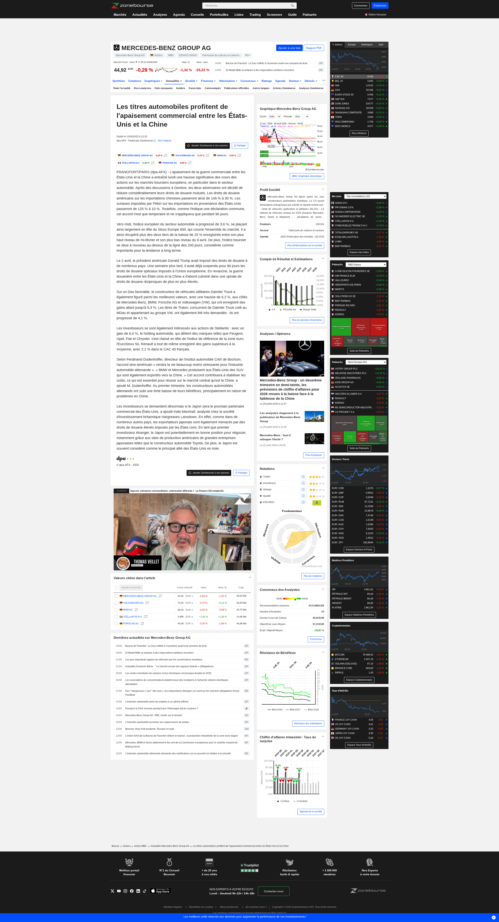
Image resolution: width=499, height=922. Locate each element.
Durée (263, 116)
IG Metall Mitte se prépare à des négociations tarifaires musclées (260, 70)
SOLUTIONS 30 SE (345, 296)
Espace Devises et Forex (359, 549)
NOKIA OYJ (341, 203)
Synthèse (118, 80)
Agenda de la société (311, 811)
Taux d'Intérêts (340, 690)
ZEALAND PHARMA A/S (348, 378)
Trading (255, 14)
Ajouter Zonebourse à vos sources (209, 145)
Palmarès (310, 14)
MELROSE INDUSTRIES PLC (351, 373)
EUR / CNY (338, 529)
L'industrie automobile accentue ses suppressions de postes (157, 722)
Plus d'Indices (359, 133)
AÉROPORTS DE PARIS (348, 284)
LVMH (338, 241)
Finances (207, 80)
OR (333, 589)
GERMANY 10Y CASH (347, 728)
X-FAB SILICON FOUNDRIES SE (352, 271)
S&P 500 (339, 99)
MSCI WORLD (342, 126)
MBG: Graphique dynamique (307, 176)
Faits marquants (164, 88)
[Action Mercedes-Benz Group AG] (165, 155)
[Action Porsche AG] (189, 162)
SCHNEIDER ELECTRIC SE (350, 216)
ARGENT (337, 603)
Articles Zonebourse (284, 88)
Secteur (294, 80)
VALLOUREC (342, 280)
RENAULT (340, 310)
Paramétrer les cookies (201, 907)
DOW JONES (342, 103)
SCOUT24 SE (342, 387)
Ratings (267, 80)
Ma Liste (336, 196)
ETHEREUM (341, 659)
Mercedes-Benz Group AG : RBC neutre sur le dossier (153, 715)
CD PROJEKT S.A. (345, 412)
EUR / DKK (338, 515)
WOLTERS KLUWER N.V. (348, 394)
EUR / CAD (338, 520)
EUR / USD (338, 488)
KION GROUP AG (344, 382)
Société (190, 80)
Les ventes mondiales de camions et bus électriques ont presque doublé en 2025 (168, 673)
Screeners (274, 14)
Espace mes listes (359, 252)
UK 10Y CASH (342, 738)
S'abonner (380, 5)
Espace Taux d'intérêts (359, 745)
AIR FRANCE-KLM (345, 275)
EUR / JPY (337, 542)
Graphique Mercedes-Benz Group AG (288, 108)
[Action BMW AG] (239, 155)
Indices (338, 44)
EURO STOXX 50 (344, 94)
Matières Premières (343, 560)
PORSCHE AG (131, 623)
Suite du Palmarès (359, 350)
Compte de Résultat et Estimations (286, 259)
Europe (352, 44)
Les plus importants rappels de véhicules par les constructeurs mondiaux (163, 659)
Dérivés (310, 80)
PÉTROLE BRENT (341, 598)
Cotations (134, 80)
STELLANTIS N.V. (132, 616)
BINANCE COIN (343, 668)
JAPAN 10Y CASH (345, 733)
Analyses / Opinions (275, 333)
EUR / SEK (337, 506)
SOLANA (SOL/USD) (346, 663)
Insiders (180, 88)
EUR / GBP (338, 492)
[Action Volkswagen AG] (207, 155)
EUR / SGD (338, 537)
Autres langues (261, 88)
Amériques (367, 44)
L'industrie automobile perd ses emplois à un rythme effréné (156, 701)
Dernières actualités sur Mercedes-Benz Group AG (152, 637)
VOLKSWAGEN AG (133, 603)
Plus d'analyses (313, 455)
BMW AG (128, 609)
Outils (292, 14)
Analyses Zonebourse (311, 88)
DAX (337, 90)
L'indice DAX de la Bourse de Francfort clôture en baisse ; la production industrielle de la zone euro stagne (181, 735)
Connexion (360, 5)
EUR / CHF (338, 497)
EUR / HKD (338, 533)
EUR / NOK (338, 510)
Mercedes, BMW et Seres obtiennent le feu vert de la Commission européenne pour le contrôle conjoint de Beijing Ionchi (181, 744)
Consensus (249, 80)
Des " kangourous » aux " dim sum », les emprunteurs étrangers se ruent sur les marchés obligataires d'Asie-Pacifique (182, 693)
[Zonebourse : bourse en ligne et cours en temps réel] (132, 6)
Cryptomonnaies (341, 625)
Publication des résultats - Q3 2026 (305, 236)
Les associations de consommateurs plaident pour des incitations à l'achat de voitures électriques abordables (176, 682)
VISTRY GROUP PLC (346, 368)
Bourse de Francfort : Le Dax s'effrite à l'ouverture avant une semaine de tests (266, 63)
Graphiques (152, 80)
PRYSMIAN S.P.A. (344, 207)
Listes (238, 14)
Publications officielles (236, 88)
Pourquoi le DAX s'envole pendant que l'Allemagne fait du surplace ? (161, 708)
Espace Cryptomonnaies (359, 679)
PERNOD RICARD (345, 305)
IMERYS (339, 289)
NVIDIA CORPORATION (347, 212)
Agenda (179, 14)
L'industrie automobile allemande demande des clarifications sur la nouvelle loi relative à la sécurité (178, 753)
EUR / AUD (338, 524)
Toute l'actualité (121, 88)
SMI (337, 85)
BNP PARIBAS (342, 246)
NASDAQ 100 (342, 108)
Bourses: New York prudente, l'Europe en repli (149, 729)
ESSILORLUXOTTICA (346, 237)
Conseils (197, 14)
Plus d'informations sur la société (304, 245)
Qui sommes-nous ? (256, 907)
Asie (381, 44)
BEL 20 (339, 81)
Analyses (160, 14)
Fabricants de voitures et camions (306, 230)
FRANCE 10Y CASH (346, 719)
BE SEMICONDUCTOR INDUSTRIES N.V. (354, 407)
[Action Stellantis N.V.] (152, 162)
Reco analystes (142, 88)
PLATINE (337, 607)
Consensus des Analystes (280, 589)
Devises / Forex (340, 459)
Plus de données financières (307, 320)
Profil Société (270, 189)
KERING (339, 314)
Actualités (139, 14)
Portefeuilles (219, 14)
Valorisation (227, 80)
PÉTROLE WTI (340, 594)
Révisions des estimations (308, 723)
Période (288, 116)
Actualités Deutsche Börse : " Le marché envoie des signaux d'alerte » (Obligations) (169, 666)
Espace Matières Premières (359, 614)
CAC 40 (339, 76)
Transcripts (194, 88)
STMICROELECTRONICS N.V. (351, 225)
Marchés (120, 14)
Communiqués (213, 88)
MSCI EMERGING (344, 121)
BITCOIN (339, 654)
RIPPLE (339, 672)
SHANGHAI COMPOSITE (348, 112)
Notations (267, 468)
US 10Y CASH (342, 724)
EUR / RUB (338, 501)
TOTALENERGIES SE (346, 232)
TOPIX (338, 117)
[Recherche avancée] (292, 6)
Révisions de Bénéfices (278, 653)
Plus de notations (313, 576)
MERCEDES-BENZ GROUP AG (140, 596)
